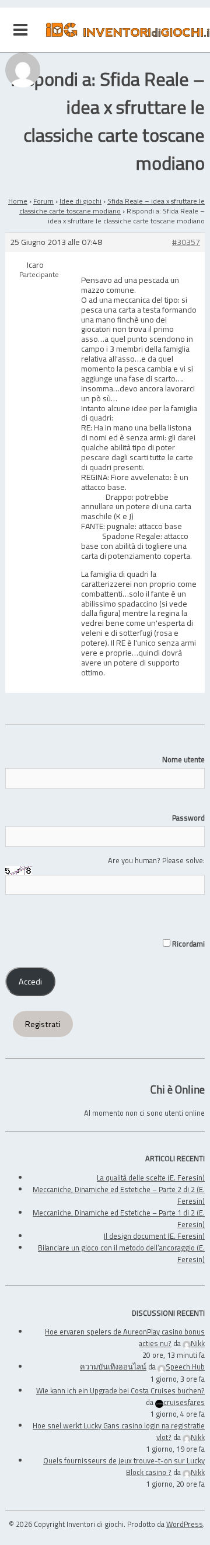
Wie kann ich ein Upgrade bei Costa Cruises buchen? (120, 1390)
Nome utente (183, 759)
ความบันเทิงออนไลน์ (113, 1366)
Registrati (43, 1024)
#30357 (186, 242)
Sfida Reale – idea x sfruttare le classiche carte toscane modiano (112, 205)
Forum (43, 200)
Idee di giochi (81, 200)
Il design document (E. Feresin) (154, 1236)
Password (188, 818)
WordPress (184, 1524)
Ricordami (187, 944)
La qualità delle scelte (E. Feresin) (151, 1177)
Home (17, 200)
